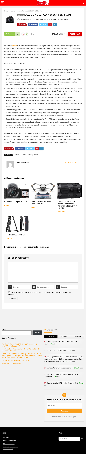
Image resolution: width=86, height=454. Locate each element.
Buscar (4, 329)
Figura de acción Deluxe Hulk (11, 363)
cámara (17, 154)
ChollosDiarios (24, 19)
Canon (48, 19)
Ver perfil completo (71, 162)
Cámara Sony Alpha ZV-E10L (16, 202)
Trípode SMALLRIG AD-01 (14, 235)
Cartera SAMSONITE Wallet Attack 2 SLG (16, 360)
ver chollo (75, 34)
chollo (30, 154)
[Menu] (2, 3)
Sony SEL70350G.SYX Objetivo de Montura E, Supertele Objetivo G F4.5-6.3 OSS (68, 205)
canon (23, 154)
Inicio (6, 11)
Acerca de (6, 437)
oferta (36, 154)
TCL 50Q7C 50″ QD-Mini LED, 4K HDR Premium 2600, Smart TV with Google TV (19, 345)
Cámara (12, 11)
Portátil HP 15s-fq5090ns (56, 350)
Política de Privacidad (9, 440)
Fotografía (53, 19)
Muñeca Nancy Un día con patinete (59, 368)
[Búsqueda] (82, 439)
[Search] (82, 3)
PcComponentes (63, 19)
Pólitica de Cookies (8, 444)
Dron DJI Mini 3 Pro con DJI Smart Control (42, 203)
